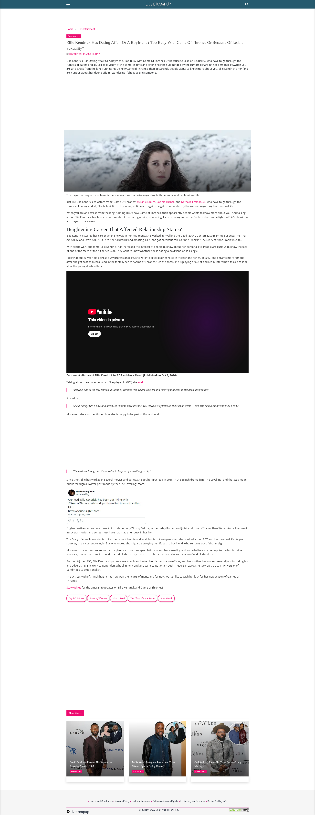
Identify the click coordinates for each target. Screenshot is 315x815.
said (140, 382)
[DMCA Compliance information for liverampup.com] (239, 811)
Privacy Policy (122, 801)
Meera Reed (119, 598)
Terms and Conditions (101, 801)
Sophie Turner (165, 202)
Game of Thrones (98, 598)
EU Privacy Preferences (192, 801)
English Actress (76, 598)
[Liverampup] (158, 4)
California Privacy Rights (165, 801)
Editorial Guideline (141, 801)
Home (69, 29)
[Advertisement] (157, 102)
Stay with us (73, 587)
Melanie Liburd (146, 202)
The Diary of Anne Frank (142, 598)
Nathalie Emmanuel (193, 202)
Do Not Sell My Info (217, 801)
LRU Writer (75, 54)
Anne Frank (166, 598)
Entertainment (87, 29)
